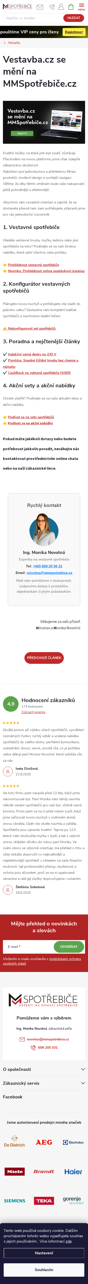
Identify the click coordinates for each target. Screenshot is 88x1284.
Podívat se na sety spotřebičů (31, 417)
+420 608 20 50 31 (47, 566)
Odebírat (69, 946)
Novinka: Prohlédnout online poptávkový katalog (46, 271)
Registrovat (74, 32)
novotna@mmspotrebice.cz (49, 573)
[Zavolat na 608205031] (52, 7)
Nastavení (44, 1253)
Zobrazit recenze (33, 712)
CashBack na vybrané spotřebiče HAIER (39, 373)
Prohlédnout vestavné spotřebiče (33, 265)
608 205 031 (48, 1047)
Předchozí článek (44, 658)
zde (69, 1241)
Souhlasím (44, 1270)
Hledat (73, 18)
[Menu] (81, 6)
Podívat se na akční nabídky (30, 423)
